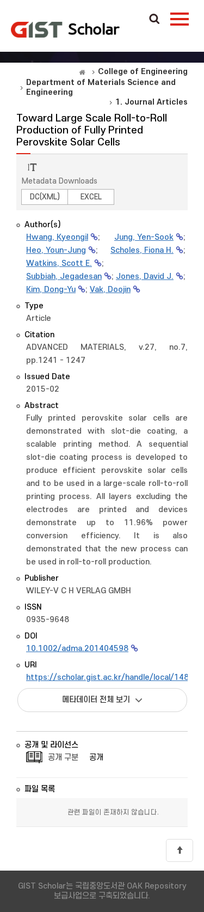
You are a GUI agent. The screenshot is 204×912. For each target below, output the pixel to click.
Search (154, 19)
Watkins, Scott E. (59, 263)
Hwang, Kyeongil (57, 237)
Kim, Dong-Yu (51, 289)
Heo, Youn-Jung (56, 250)
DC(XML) (45, 197)
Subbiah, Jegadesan (64, 276)
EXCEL (91, 197)
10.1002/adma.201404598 (77, 648)
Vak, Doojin (110, 289)
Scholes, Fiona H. (142, 250)
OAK (65, 29)
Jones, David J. (145, 276)
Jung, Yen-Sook (144, 237)
